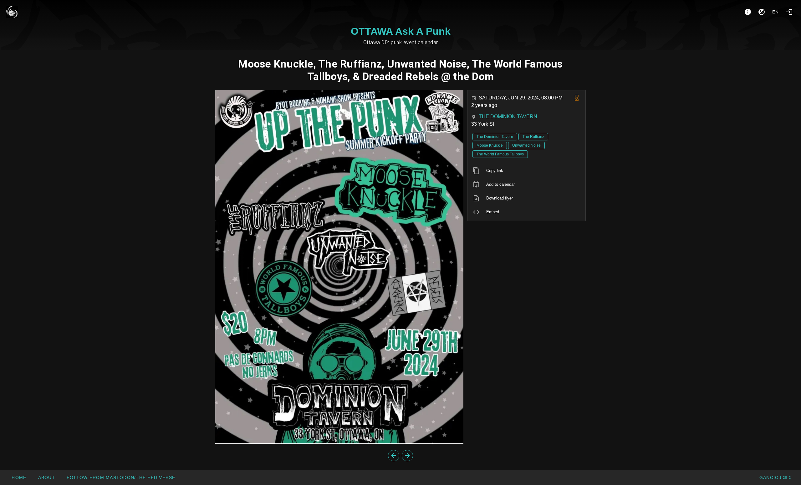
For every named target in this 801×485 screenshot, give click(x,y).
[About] (748, 12)
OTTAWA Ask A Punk (401, 31)
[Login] (789, 12)
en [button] (775, 11)
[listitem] (526, 170)
